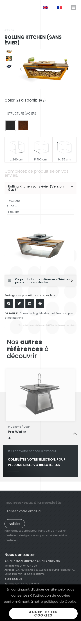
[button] (73, 7)
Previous (20, 69)
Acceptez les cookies (43, 613)
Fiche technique (25, 438)
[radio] (11, 125)
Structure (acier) (21, 113)
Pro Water (17, 431)
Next (67, 69)
